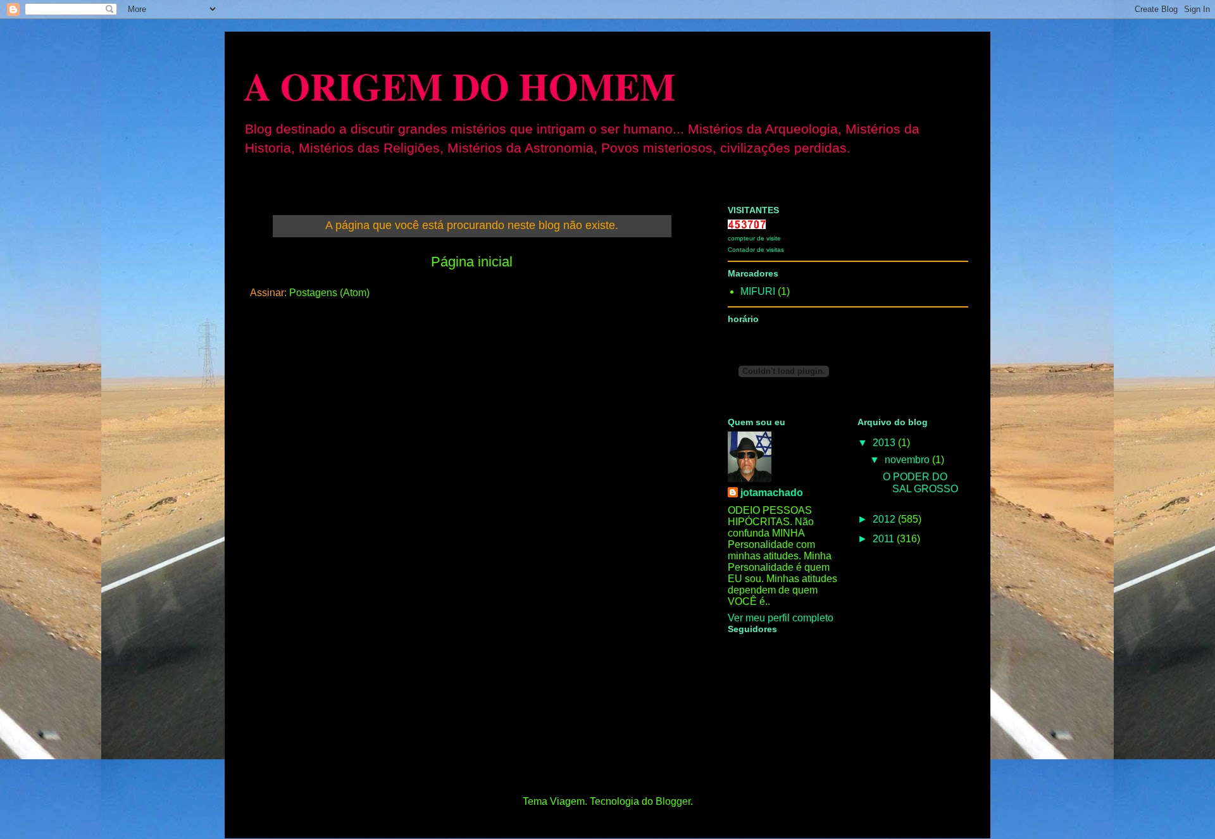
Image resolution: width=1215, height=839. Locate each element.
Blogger (673, 801)
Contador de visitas (756, 249)
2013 (885, 442)
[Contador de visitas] (747, 225)
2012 (885, 519)
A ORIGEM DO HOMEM (460, 85)
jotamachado (771, 492)
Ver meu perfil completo (780, 617)
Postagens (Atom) (329, 292)
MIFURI (757, 291)
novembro (908, 459)
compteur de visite (754, 238)
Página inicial (472, 262)
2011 (885, 538)
